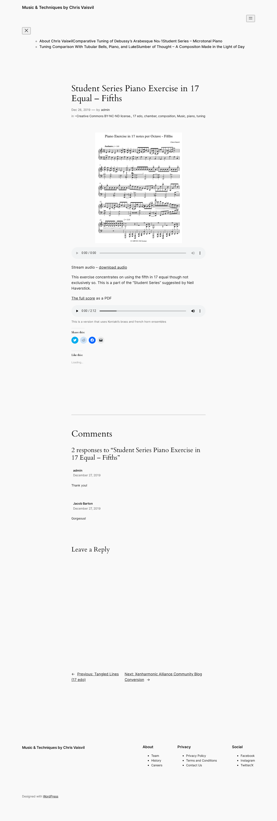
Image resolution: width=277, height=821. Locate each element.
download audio (113, 267)
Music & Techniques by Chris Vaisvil (58, 7)
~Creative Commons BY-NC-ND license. (103, 116)
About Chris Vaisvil (56, 41)
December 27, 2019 (87, 475)
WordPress (50, 796)
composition (166, 116)
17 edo (137, 116)
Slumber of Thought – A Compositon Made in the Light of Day (190, 47)
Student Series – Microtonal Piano (192, 41)
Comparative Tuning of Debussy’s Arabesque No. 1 (118, 41)
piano (191, 116)
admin (105, 110)
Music (181, 116)
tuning (200, 116)
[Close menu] (26, 30)
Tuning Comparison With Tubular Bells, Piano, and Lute (87, 47)
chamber (150, 116)
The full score (83, 298)
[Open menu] (250, 18)
